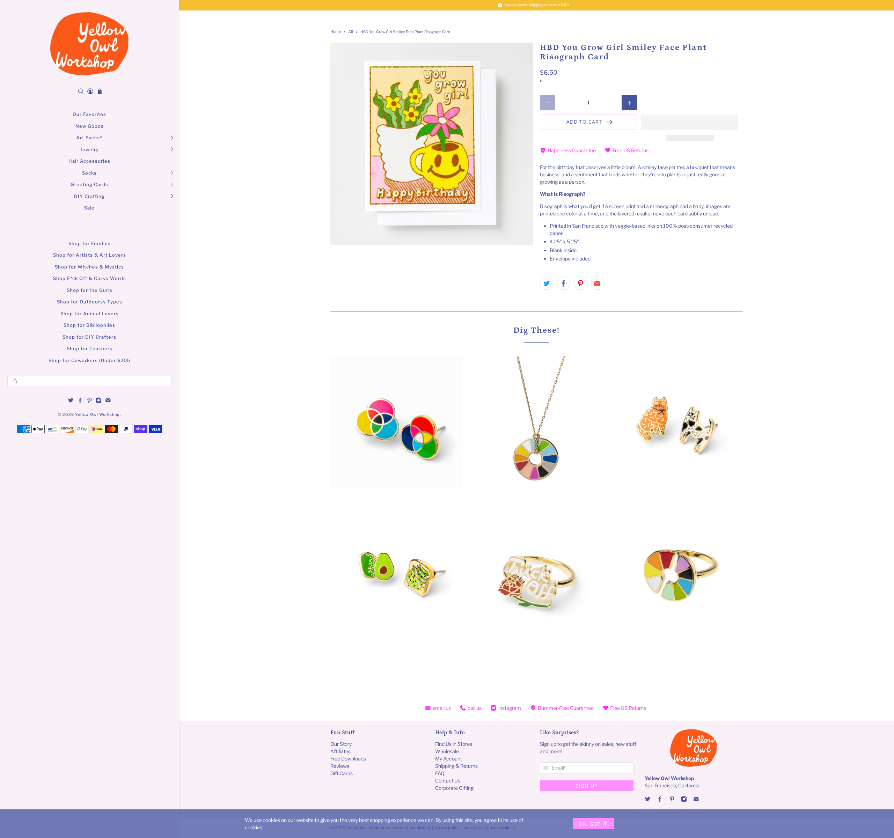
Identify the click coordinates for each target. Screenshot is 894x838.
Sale (89, 208)
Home (335, 32)
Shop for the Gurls (89, 290)
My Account (448, 759)
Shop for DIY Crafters (89, 337)
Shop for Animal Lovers (89, 313)
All (350, 32)
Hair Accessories (89, 161)
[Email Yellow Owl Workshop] (108, 401)
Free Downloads (348, 759)
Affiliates (340, 751)
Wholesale (447, 751)
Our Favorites (89, 114)
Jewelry (89, 149)
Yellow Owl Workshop (97, 414)
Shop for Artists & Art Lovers (89, 255)
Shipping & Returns (456, 766)
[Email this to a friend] (597, 283)
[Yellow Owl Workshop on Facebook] (80, 401)
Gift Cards (341, 773)
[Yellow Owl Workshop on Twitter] (70, 401)
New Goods (89, 126)
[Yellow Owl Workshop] (89, 43)
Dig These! (536, 330)
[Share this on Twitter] (546, 283)
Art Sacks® (89, 137)
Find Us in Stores (453, 744)
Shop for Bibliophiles (89, 325)
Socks (89, 173)
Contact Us (447, 781)
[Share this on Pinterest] (580, 283)
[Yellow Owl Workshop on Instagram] (98, 401)
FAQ (440, 773)
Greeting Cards (89, 184)
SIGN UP (587, 785)
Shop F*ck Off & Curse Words (89, 278)
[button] (689, 122)
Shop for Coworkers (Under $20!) (89, 360)
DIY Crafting (89, 196)
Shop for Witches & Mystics (89, 267)
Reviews (339, 766)
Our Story (341, 744)
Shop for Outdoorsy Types (89, 301)
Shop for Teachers (89, 348)
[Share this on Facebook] (563, 283)
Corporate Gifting (454, 788)
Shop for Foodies (89, 243)
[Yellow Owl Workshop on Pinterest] (89, 401)
